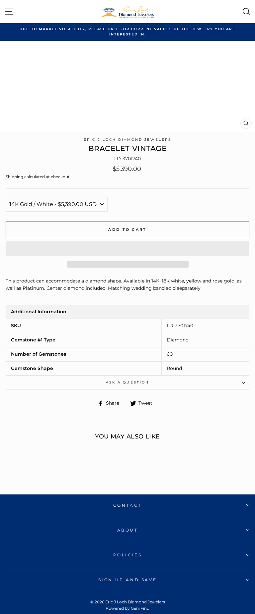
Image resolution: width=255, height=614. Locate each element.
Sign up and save (127, 579)
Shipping (14, 177)
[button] (127, 248)
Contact (127, 505)
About (127, 530)
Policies (127, 554)
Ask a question (127, 382)
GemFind (140, 608)
